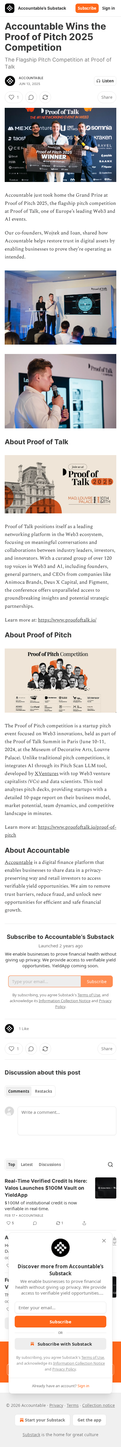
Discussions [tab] (50, 1164)
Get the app (89, 1420)
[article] (60, 1202)
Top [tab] (11, 1164)
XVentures (46, 773)
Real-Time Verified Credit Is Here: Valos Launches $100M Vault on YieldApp (46, 1188)
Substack (31, 1434)
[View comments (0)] (31, 97)
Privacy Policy (64, 1369)
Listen (108, 81)
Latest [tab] (27, 1164)
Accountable (31, 78)
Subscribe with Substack (65, 1344)
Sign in (108, 8)
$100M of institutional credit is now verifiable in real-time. (41, 1205)
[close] (104, 1240)
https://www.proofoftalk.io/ (67, 620)
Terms (73, 1405)
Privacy (56, 1405)
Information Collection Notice (79, 1363)
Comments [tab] (18, 1091)
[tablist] (30, 1091)
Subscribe (87, 8)
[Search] (110, 1164)
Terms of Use (92, 1357)
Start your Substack (45, 1420)
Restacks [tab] (43, 1091)
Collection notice (98, 1405)
